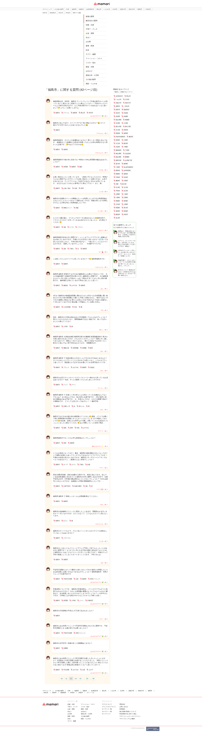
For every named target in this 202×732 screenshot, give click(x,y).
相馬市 (118, 106)
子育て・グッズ (91, 29)
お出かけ (89, 71)
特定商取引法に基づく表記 (127, 714)
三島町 (118, 167)
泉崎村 (126, 174)
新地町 (126, 211)
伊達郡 (126, 113)
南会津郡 (118, 120)
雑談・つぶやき (91, 84)
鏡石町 (126, 143)
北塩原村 (128, 153)
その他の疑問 (91, 79)
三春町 (126, 194)
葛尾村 (118, 211)
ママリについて (107, 704)
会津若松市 (119, 96)
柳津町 (126, 164)
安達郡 (118, 116)
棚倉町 (118, 180)
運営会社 (122, 704)
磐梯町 (127, 157)
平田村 (118, 191)
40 (62, 679)
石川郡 (118, 130)
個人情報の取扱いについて (127, 711)
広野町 (126, 197)
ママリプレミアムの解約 (127, 719)
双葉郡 (118, 133)
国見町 (118, 140)
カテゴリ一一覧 (107, 711)
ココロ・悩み (91, 63)
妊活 (87, 50)
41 (66, 679)
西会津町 (118, 157)
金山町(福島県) (128, 167)
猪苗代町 (118, 160)
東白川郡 (128, 126)
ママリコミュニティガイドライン (130, 716)
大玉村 (118, 143)
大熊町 (126, 204)
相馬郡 (126, 133)
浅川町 (126, 191)
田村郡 (126, 130)
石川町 (118, 187)
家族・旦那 (90, 67)
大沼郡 (126, 123)
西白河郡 (118, 126)
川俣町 (126, 140)
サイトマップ (106, 714)
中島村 (118, 177)
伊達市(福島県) (120, 136)
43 (76, 679)
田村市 (118, 109)
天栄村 (118, 147)
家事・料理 (90, 46)
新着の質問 (90, 16)
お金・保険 (90, 33)
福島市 (52, 89)
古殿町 (118, 194)
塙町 (117, 184)
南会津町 (118, 153)
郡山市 (128, 96)
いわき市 (118, 99)
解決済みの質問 (91, 21)
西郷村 (118, 174)
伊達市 (126, 214)
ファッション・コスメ (94, 58)
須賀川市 (118, 103)
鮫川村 (124, 184)
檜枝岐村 (118, 150)
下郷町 (126, 147)
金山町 (118, 218)
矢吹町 (126, 177)
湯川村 (118, 164)
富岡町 (126, 201)
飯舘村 (118, 214)
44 (80, 679)
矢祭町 (126, 180)
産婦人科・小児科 (92, 75)
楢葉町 (118, 201)
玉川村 (126, 187)
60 (87, 679)
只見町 (127, 150)
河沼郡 (118, 123)
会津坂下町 (128, 160)
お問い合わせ (123, 707)
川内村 (118, 204)
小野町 (118, 197)
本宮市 (118, 113)
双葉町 (118, 207)
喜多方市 (128, 103)
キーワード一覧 (107, 709)
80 (93, 679)
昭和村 (118, 170)
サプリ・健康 (91, 54)
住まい (88, 37)
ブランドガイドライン (109, 707)
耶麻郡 (127, 120)
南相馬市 (126, 109)
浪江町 (126, 207)
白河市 (127, 99)
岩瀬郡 (126, 116)
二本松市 (126, 106)
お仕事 (88, 42)
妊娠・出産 (90, 25)
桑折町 (131, 136)
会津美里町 (127, 170)
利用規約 (122, 709)
